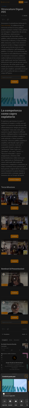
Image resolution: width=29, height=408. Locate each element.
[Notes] (21, 401)
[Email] (15, 401)
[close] (26, 376)
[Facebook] (10, 401)
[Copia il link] (4, 401)
